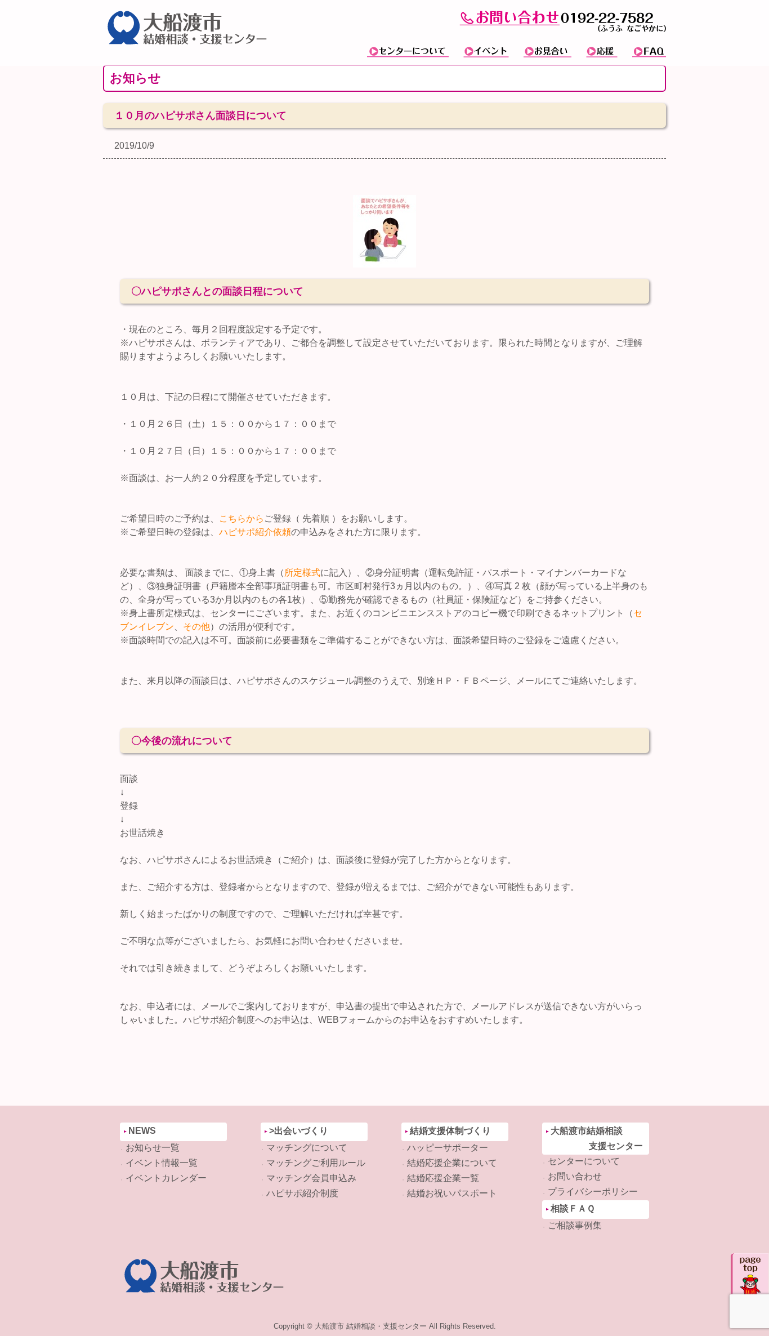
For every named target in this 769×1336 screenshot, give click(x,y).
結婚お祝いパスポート (452, 1193)
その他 (196, 626)
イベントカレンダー (166, 1178)
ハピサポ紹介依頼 (255, 532)
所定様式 (302, 572)
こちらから (241, 518)
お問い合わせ (575, 1176)
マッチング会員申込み (311, 1178)
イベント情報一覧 (162, 1163)
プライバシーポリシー (593, 1191)
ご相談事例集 (575, 1225)
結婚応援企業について (452, 1163)
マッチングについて (306, 1147)
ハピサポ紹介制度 (302, 1193)
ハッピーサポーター (447, 1147)
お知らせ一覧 (153, 1147)
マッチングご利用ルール (315, 1163)
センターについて (584, 1161)
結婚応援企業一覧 (443, 1178)
